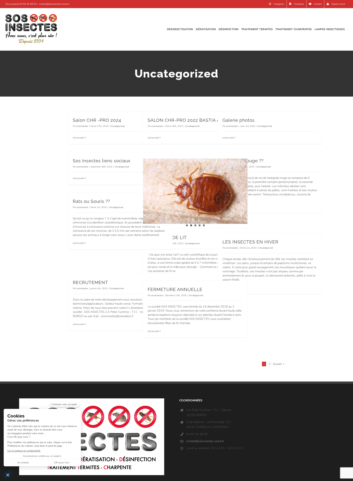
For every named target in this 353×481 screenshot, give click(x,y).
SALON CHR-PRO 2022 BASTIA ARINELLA (194, 120)
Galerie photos (238, 120)
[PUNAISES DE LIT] (195, 191)
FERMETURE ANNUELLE (175, 289)
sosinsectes (82, 126)
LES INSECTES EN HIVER (250, 242)
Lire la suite (78, 137)
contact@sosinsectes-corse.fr (54, 4)
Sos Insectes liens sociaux (101, 160)
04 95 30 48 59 (27, 4)
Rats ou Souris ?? (91, 201)
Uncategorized (117, 126)
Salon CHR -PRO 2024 (97, 120)
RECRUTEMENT (90, 282)
